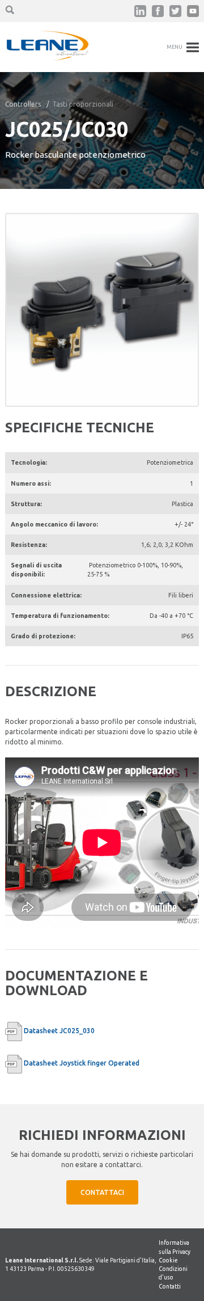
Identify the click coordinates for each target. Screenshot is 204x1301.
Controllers (23, 104)
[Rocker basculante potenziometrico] (102, 310)
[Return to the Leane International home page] (47, 58)
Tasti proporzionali (82, 104)
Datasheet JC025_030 (59, 1030)
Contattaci (102, 1192)
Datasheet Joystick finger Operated (81, 1063)
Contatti (170, 1286)
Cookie (168, 1260)
